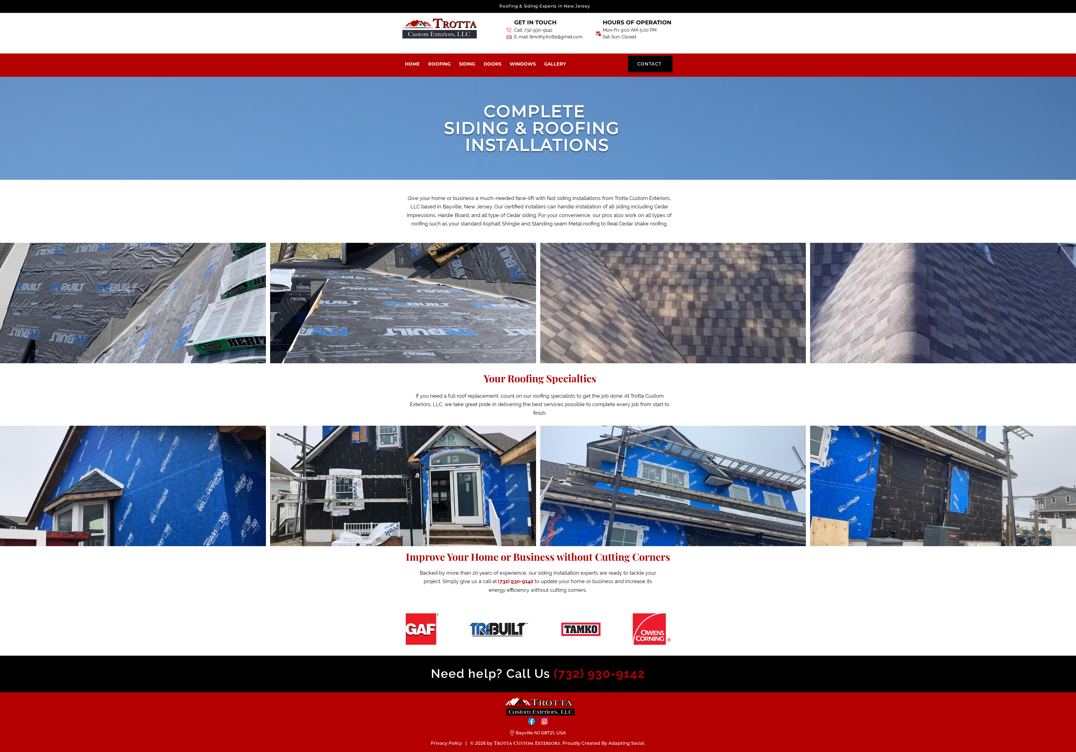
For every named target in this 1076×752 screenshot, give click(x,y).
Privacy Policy (446, 743)
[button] (133, 303)
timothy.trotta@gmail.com (556, 36)
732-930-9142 (538, 30)
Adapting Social (626, 743)
